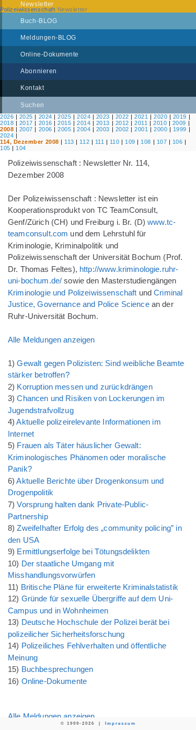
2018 (7, 123)
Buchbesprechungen (57, 669)
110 (115, 142)
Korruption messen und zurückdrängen (84, 386)
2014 (83, 123)
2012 (122, 123)
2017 (26, 123)
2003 (103, 129)
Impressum (120, 723)
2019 (180, 116)
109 (130, 142)
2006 (45, 129)
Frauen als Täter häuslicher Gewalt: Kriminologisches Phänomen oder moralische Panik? (87, 457)
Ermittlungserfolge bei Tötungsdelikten (83, 551)
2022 (122, 116)
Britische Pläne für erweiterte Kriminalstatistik (99, 587)
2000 (160, 129)
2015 (64, 123)
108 (146, 142)
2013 (103, 123)
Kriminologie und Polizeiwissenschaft (72, 292)
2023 (103, 116)
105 (5, 148)
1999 (180, 129)
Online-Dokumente (54, 681)
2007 (26, 129)
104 (21, 148)
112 (84, 142)
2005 (64, 129)
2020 (160, 116)
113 (69, 142)
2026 (7, 116)
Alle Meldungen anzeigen (51, 339)
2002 (122, 129)
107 (162, 142)
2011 (140, 123)
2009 (179, 123)
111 (100, 142)
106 (177, 142)
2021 (141, 116)
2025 (26, 116)
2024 (45, 116)
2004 (83, 129)
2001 (141, 129)
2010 (160, 123)
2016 (45, 123)
